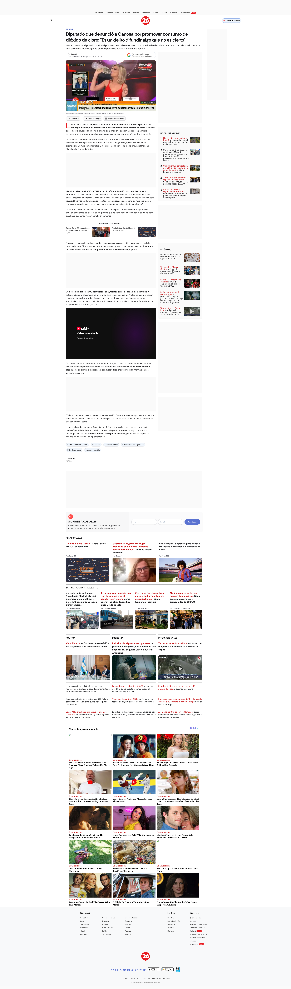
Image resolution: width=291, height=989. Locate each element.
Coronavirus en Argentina (133, 444)
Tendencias (106, 934)
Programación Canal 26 (198, 934)
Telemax (170, 928)
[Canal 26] (146, 956)
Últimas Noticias (85, 918)
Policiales (83, 931)
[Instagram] (116, 970)
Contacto (192, 921)
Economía (117, 638)
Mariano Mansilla (93, 450)
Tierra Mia (171, 924)
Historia (128, 924)
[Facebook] (112, 970)
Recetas (128, 931)
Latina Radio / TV (173, 921)
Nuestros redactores (197, 938)
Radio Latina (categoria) (77, 444)
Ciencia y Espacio (131, 918)
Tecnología (83, 934)
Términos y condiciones (198, 924)
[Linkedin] (128, 970)
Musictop (170, 931)
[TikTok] (132, 970)
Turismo (128, 934)
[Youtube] (124, 970)
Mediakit (195, 931)
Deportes (105, 921)
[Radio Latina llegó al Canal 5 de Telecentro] (147, 232)
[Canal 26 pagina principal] (145, 24)
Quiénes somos (195, 918)
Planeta (127, 928)
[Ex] (120, 970)
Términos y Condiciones (140, 978)
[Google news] (144, 970)
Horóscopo (84, 928)
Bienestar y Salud (108, 918)
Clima (82, 921)
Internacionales (167, 638)
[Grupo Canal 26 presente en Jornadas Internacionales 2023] (101, 232)
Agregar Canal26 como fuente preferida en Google (142, 55)
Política (70, 638)
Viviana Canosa (111, 444)
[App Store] (154, 969)
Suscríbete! (192, 522)
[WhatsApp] (136, 970)
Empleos (192, 941)
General (69, 29)
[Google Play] (168, 969)
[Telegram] (140, 970)
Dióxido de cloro (74, 450)
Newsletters (196, 944)
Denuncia (96, 444)
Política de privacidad (197, 928)
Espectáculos (84, 924)
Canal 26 (74, 54)
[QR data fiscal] (178, 971)
